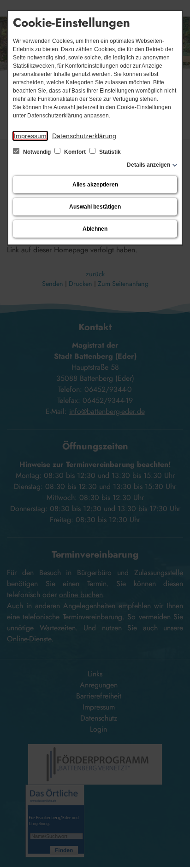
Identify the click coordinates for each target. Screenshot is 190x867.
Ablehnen (95, 229)
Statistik (109, 152)
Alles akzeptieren (95, 184)
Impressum (30, 136)
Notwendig (37, 152)
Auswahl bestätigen (95, 207)
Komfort (75, 152)
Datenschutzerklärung (84, 136)
